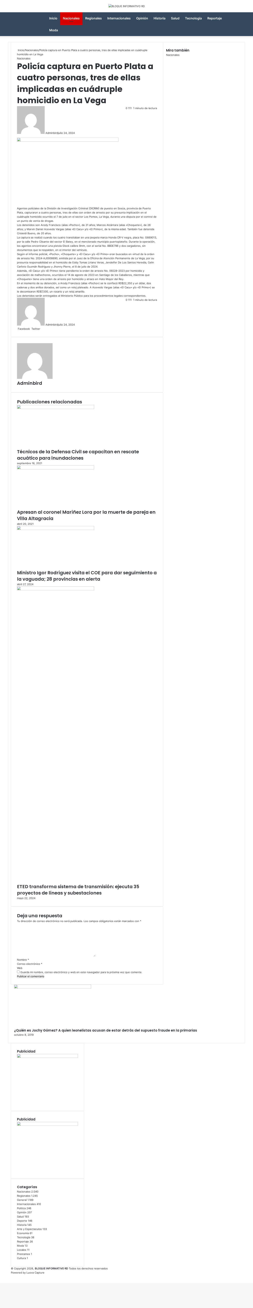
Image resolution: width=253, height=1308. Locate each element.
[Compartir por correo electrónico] (45, 328)
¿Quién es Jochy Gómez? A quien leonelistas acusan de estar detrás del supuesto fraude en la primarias (105, 1030)
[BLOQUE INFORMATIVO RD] (127, 6)
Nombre (23, 959)
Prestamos (23, 1254)
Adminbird (51, 132)
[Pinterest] (42, 328)
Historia (159, 18)
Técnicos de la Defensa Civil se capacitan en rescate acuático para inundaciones (78, 455)
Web (19, 968)
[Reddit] (43, 328)
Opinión (142, 18)
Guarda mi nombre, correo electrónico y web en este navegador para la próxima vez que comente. (81, 972)
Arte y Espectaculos (29, 1229)
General (22, 1199)
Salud (175, 18)
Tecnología (193, 18)
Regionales (93, 18)
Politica (21, 1208)
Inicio (53, 18)
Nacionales (71, 18)
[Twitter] (1, 1276)
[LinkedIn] (41, 328)
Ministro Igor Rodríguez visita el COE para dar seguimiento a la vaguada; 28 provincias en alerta (87, 576)
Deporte (22, 1220)
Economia (23, 1233)
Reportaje (214, 18)
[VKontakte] (44, 328)
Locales (21, 1249)
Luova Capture (35, 1272)
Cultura (21, 1258)
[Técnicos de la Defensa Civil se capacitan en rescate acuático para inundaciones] (55, 408)
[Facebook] (0, 1276)
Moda (53, 30)
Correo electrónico (29, 963)
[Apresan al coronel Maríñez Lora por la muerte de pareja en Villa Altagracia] (55, 468)
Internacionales (119, 18)
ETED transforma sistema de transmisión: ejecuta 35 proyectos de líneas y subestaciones (78, 889)
